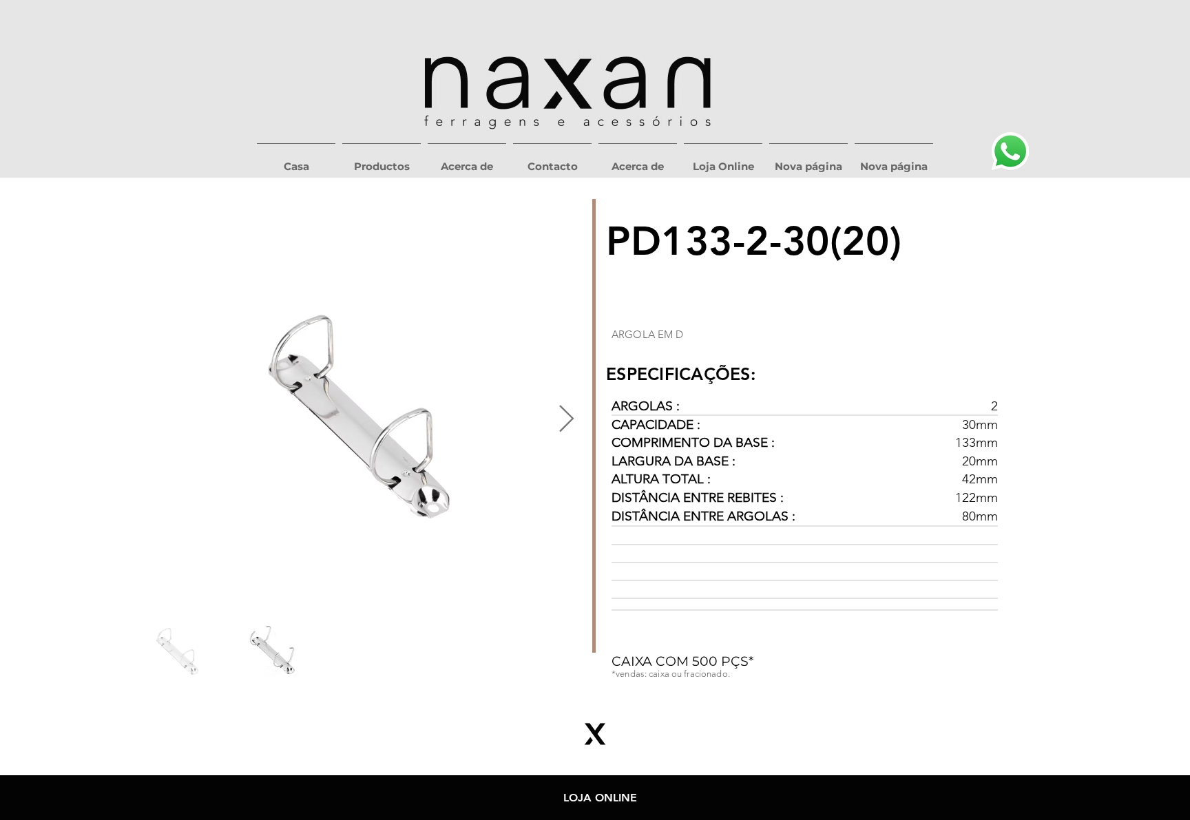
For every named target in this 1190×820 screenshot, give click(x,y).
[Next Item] (566, 419)
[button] (381, 160)
